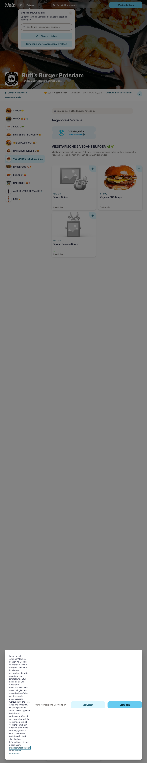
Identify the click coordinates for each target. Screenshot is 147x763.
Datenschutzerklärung (19, 747)
